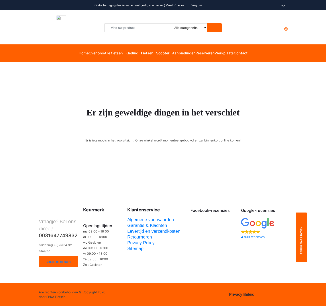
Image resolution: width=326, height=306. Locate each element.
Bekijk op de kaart (59, 261)
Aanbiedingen (184, 53)
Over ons (96, 53)
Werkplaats (224, 53)
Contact (240, 53)
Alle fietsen (113, 53)
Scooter (162, 53)
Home (84, 53)
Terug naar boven (301, 240)
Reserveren (205, 53)
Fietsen (147, 53)
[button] (264, 229)
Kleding (132, 53)
